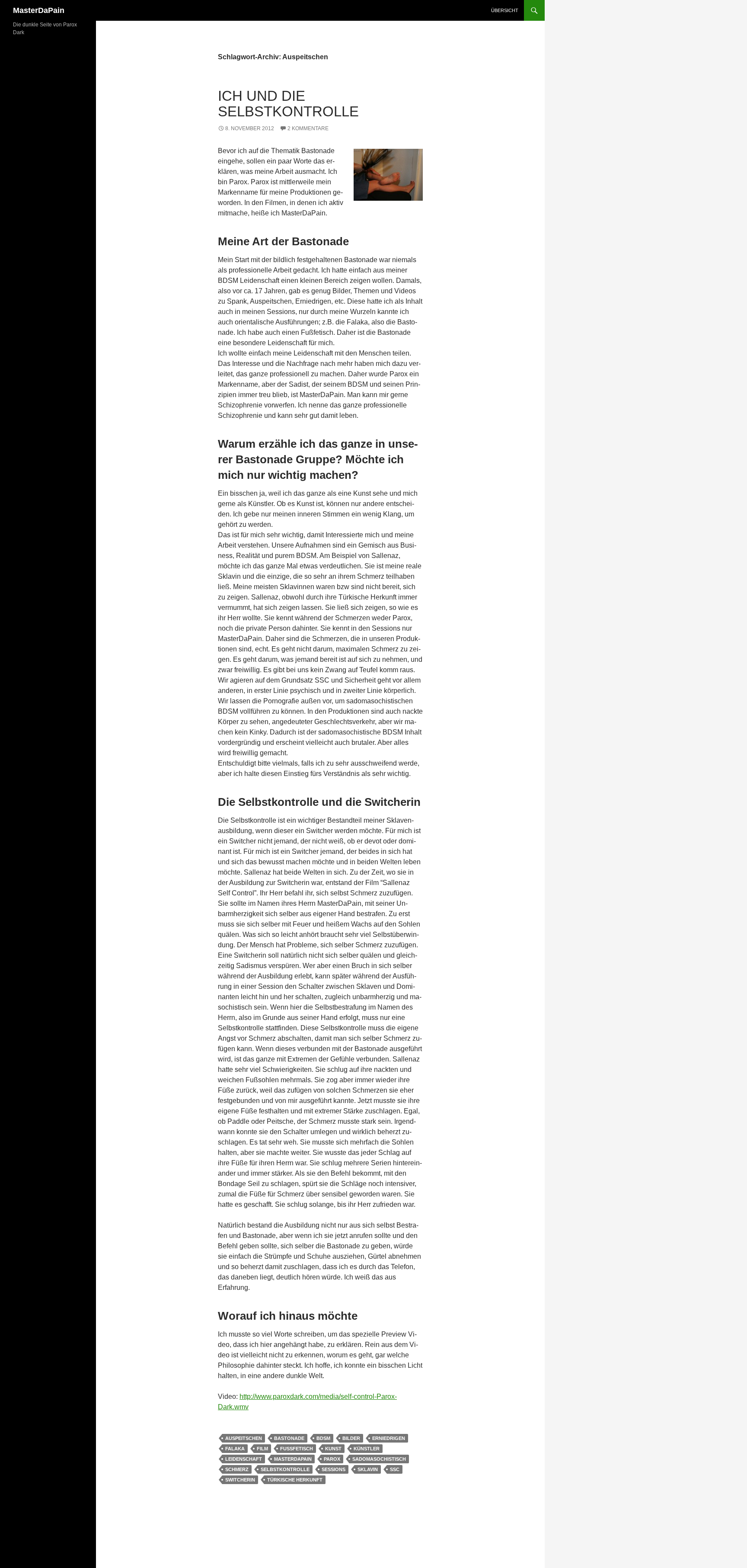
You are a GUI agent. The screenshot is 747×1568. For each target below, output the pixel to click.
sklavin (368, 1469)
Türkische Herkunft (294, 1479)
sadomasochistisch (379, 1459)
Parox (332, 1459)
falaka (235, 1448)
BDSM (323, 1438)
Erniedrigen (388, 1438)
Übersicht (504, 10)
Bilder (351, 1438)
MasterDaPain (38, 10)
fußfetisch (296, 1448)
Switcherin (240, 1479)
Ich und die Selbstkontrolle (288, 103)
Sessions (333, 1469)
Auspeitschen (243, 1438)
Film (262, 1448)
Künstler (367, 1448)
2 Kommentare (308, 128)
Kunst (333, 1448)
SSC (394, 1469)
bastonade (289, 1438)
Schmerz (237, 1469)
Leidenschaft (243, 1459)
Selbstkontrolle (285, 1469)
